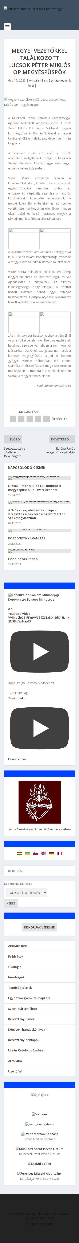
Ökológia (14, 967)
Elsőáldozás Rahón (23, 559)
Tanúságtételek (20, 988)
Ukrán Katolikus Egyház (25, 1050)
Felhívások (15, 956)
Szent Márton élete (22, 1009)
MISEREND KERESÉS (18, 884)
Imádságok (16, 977)
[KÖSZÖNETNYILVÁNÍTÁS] (39, 530)
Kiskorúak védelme (39, 927)
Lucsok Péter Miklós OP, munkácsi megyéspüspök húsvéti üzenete (34, 488)
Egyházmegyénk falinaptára (29, 998)
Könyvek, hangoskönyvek (26, 1029)
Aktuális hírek (38, 80)
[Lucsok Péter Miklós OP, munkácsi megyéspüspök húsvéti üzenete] (39, 478)
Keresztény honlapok (23, 1040)
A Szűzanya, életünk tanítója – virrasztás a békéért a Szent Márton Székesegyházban (37, 514)
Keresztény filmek (21, 1019)
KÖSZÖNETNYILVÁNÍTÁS (27, 538)
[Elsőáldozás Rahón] (39, 551)
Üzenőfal (15, 1071)
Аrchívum (15, 1061)
